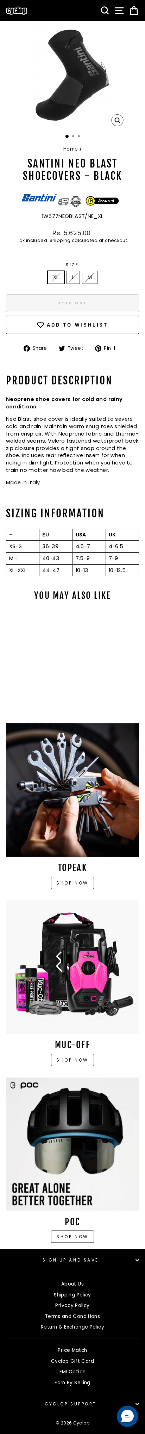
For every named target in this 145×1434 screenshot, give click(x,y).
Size (72, 265)
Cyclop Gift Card (72, 1361)
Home (70, 149)
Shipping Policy (72, 1295)
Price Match (72, 1350)
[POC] (72, 1144)
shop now (72, 1237)
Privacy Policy (72, 1305)
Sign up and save (71, 1260)
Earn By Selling (72, 1382)
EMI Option (72, 1371)
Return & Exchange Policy (72, 1327)
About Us (72, 1284)
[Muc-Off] (72, 967)
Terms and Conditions (72, 1316)
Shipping (60, 240)
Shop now (72, 883)
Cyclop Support (70, 1404)
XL (56, 277)
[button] (127, 1416)
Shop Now (72, 1060)
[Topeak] (72, 790)
